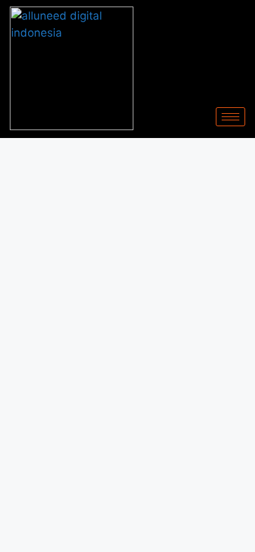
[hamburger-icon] (230, 116)
